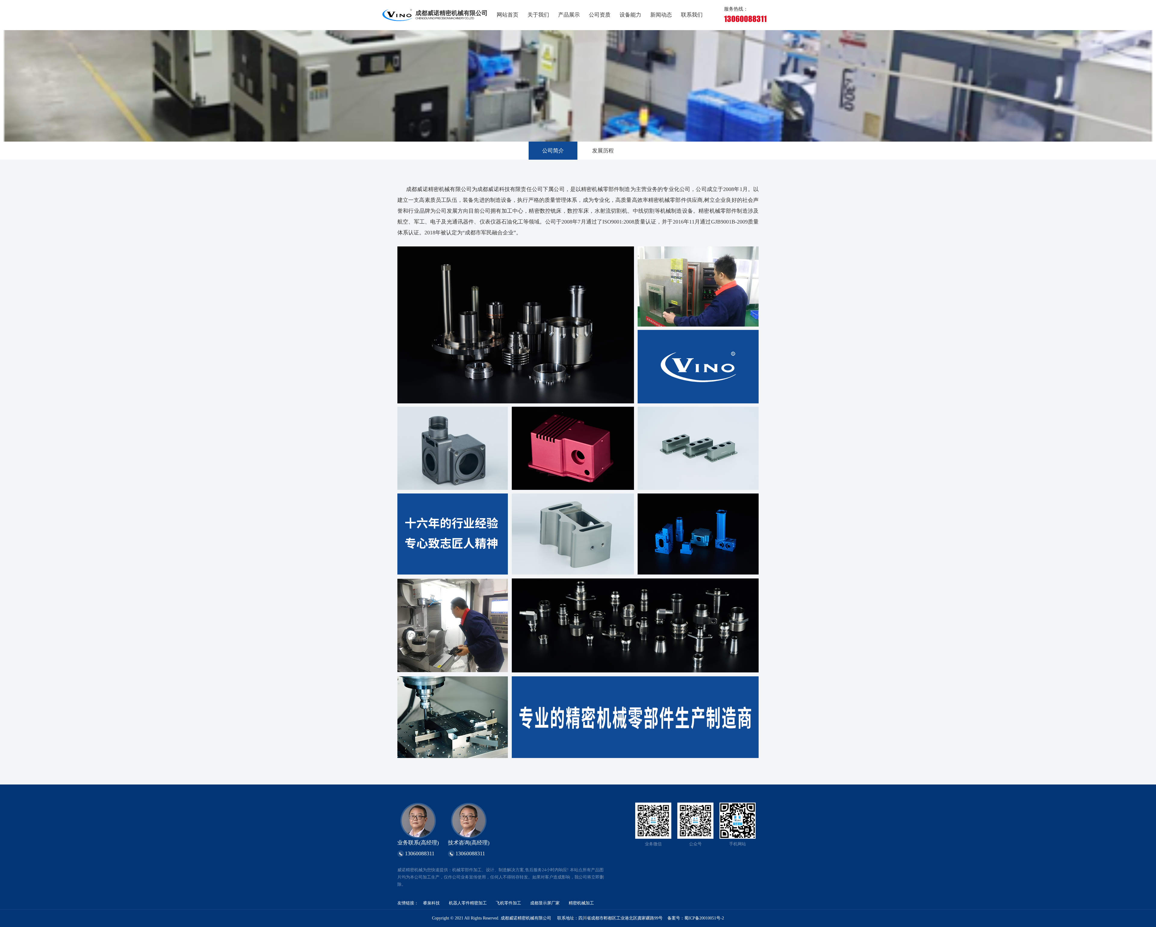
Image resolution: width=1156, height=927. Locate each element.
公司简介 (553, 151)
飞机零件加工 (508, 903)
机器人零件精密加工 (468, 903)
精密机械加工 (581, 903)
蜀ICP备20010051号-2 (704, 918)
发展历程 (603, 151)
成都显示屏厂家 (545, 903)
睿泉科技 (431, 903)
